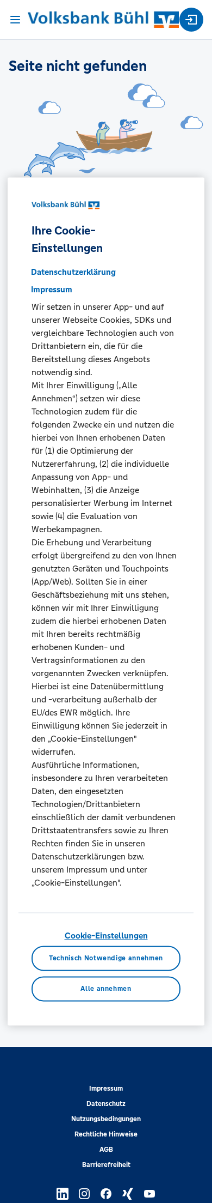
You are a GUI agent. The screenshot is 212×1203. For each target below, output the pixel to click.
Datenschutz (106, 1103)
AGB (106, 1149)
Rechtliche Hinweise (106, 1134)
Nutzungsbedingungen (106, 1119)
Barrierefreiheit (106, 1164)
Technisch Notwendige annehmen (106, 958)
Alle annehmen (105, 988)
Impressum (106, 1088)
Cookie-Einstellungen (106, 935)
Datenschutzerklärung (73, 272)
